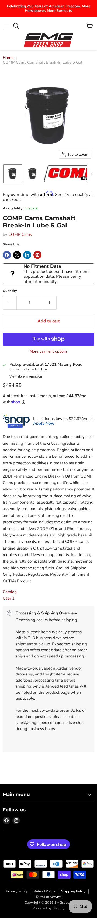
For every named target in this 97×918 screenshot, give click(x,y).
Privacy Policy (17, 891)
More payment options (49, 351)
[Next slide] (91, 174)
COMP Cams (20, 234)
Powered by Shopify (48, 908)
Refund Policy (44, 891)
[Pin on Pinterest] (37, 255)
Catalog (10, 592)
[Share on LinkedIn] (27, 255)
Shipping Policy (73, 891)
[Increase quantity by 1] (50, 303)
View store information (25, 376)
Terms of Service (48, 897)
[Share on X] (17, 255)
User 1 (9, 598)
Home (8, 57)
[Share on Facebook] (7, 255)
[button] (13, 174)
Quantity (10, 291)
